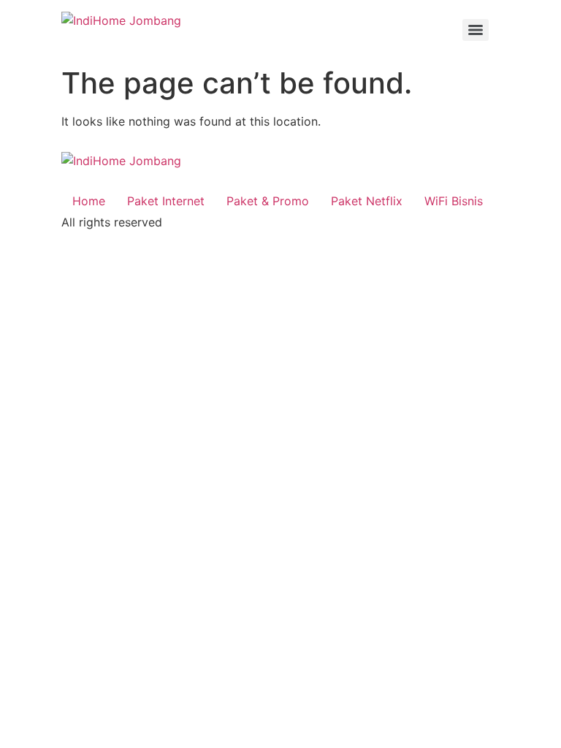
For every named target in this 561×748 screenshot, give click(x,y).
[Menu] (475, 30)
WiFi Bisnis (453, 201)
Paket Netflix (366, 201)
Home (88, 201)
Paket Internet (166, 201)
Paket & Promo (267, 201)
